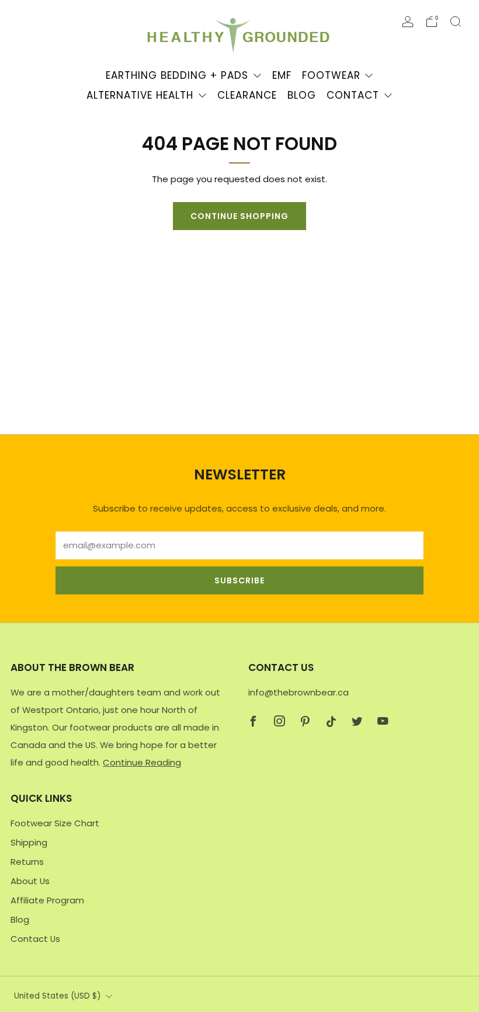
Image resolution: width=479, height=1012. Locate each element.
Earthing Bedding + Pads (177, 75)
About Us (30, 881)
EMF (281, 75)
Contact (353, 95)
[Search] (455, 21)
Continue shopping (239, 216)
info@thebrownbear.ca (298, 692)
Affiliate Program (47, 900)
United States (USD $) (57, 995)
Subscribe (239, 580)
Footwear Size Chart (55, 823)
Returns (27, 861)
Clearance (247, 95)
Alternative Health (139, 95)
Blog (301, 95)
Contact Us (35, 939)
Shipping (29, 842)
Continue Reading (142, 762)
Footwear (331, 75)
